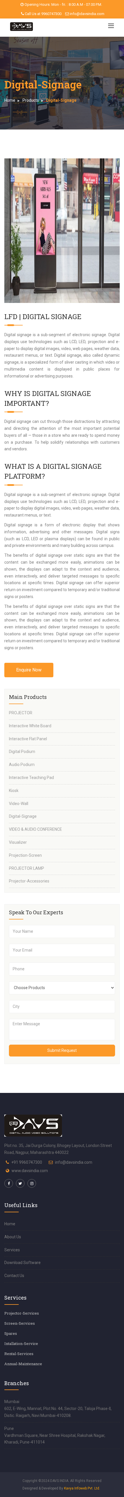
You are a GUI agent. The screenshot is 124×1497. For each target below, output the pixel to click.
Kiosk (13, 790)
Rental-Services (18, 1353)
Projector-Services (21, 1313)
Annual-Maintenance (23, 1363)
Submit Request (62, 1050)
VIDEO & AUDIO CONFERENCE (35, 829)
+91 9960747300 (26, 1162)
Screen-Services (19, 1323)
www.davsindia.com (30, 1170)
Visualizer (18, 842)
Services (12, 1250)
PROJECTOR (20, 712)
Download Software (22, 1262)
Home (9, 100)
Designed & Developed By (61, 1488)
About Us (12, 1237)
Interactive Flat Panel (28, 739)
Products (30, 100)
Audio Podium (22, 764)
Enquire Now (29, 670)
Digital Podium (22, 751)
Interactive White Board (30, 725)
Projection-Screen (25, 855)
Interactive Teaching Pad (31, 777)
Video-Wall (18, 803)
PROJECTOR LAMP (26, 868)
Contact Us (14, 1275)
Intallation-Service (21, 1343)
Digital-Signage (23, 816)
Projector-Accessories (29, 881)
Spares (10, 1333)
